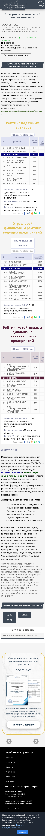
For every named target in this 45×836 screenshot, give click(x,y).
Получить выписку (22, 724)
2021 (25, 614)
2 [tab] (24, 744)
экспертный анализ (11, 472)
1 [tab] (21, 744)
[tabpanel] (22, 694)
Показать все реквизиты (16, 55)
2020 (9, 614)
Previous (9, 740)
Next (36, 740)
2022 (9, 620)
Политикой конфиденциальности (13, 826)
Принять (22, 832)
